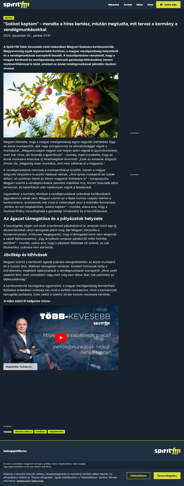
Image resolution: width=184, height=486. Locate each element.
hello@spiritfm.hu (15, 451)
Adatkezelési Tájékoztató (30, 480)
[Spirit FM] (16, 4)
